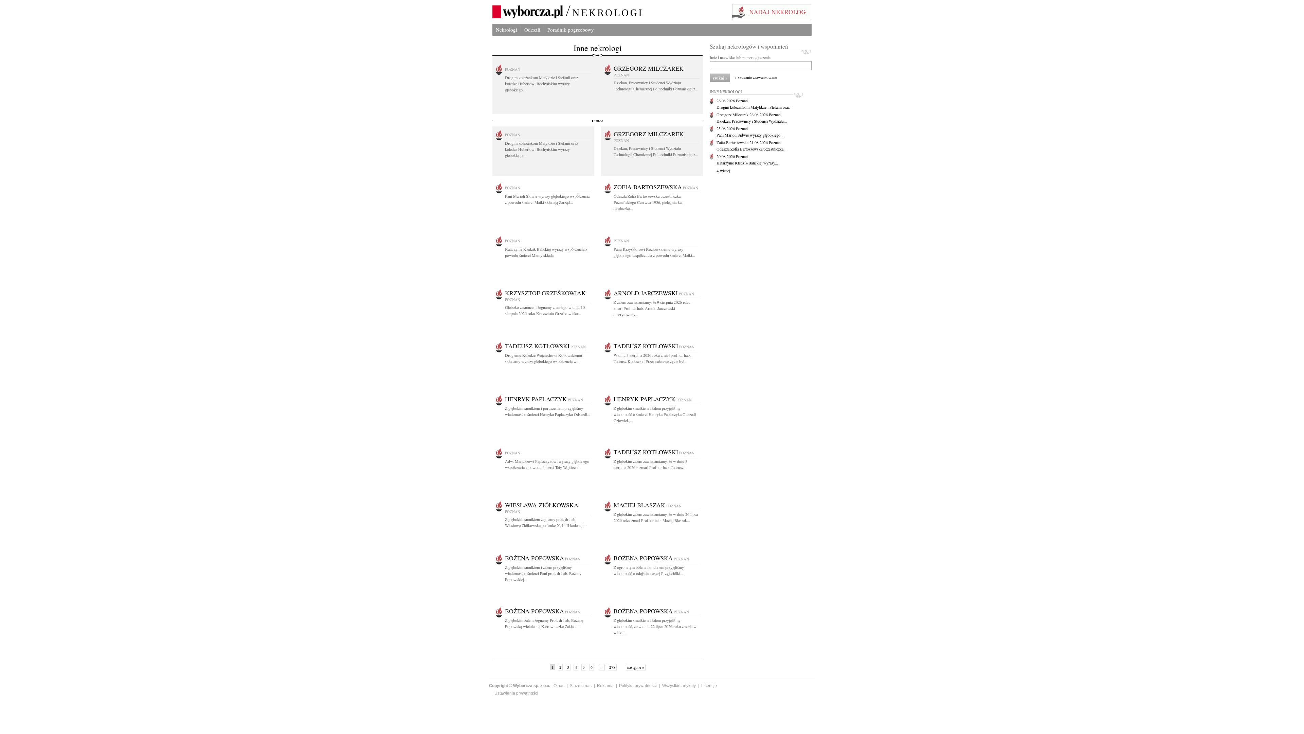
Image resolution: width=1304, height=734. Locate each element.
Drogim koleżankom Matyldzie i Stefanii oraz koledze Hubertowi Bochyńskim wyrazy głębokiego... (541, 83)
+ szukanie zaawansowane (756, 77)
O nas (559, 685)
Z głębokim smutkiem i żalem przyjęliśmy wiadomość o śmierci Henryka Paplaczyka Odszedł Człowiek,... (655, 414)
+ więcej (723, 170)
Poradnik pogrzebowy (570, 29)
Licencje (709, 685)
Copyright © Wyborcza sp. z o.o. (519, 685)
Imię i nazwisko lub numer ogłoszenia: (741, 57)
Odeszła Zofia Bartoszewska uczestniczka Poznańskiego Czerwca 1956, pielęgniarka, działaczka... (648, 202)
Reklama (605, 685)
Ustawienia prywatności (516, 693)
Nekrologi (506, 29)
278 (612, 667)
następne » (635, 667)
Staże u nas (581, 685)
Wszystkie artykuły (679, 685)
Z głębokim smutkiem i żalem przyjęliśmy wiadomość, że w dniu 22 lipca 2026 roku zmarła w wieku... (655, 626)
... (601, 667)
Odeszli (532, 29)
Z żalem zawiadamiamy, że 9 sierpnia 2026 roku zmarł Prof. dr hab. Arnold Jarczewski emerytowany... (652, 308)
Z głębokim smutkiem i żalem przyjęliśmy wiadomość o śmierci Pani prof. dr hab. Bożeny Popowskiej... (543, 573)
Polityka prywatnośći (638, 685)
